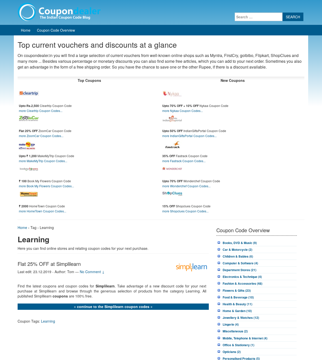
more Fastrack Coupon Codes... (184, 161)
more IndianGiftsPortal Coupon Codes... (189, 136)
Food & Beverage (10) (238, 297)
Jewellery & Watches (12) (241, 317)
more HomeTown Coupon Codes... (42, 211)
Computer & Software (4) (240, 263)
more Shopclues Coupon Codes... (185, 211)
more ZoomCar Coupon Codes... (41, 136)
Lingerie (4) (231, 324)
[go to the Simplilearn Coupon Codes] (192, 266)
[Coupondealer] (59, 11)
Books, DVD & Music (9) (240, 243)
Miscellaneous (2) (235, 331)
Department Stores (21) (239, 270)
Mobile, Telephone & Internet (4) (245, 338)
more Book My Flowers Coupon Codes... (46, 186)
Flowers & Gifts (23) (237, 290)
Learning (48, 321)
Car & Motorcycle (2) (237, 249)
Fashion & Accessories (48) (242, 283)
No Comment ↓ (92, 271)
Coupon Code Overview (56, 30)
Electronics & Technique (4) (242, 276)
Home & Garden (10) (237, 311)
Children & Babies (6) (238, 256)
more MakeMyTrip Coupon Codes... (43, 161)
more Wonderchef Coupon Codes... (186, 186)
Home (25, 30)
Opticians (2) (232, 351)
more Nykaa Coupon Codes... (182, 110)
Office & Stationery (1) (238, 345)
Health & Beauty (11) (237, 304)
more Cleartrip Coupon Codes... (40, 110)
